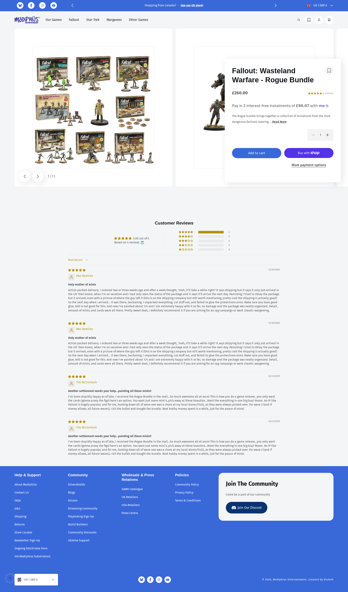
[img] (77, 270)
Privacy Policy (184, 492)
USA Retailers (131, 505)
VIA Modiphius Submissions (32, 556)
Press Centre (130, 513)
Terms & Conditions (188, 500)
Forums (72, 500)
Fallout (74, 20)
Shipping (20, 516)
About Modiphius (25, 484)
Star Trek (92, 20)
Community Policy (187, 484)
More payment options (309, 165)
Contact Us (21, 492)
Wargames (114, 20)
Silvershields (76, 484)
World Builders (78, 524)
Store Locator (23, 532)
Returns (19, 524)
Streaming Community (82, 508)
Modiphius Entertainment (290, 579)
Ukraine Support (79, 540)
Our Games (54, 20)
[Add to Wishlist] (329, 70)
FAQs (17, 500)
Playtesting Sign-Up (81, 516)
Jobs (17, 508)
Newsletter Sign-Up (27, 540)
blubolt (329, 579)
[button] (72, 5)
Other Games (138, 20)
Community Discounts (82, 532)
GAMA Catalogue (132, 489)
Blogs (71, 492)
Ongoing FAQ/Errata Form (30, 548)
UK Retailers (130, 497)
